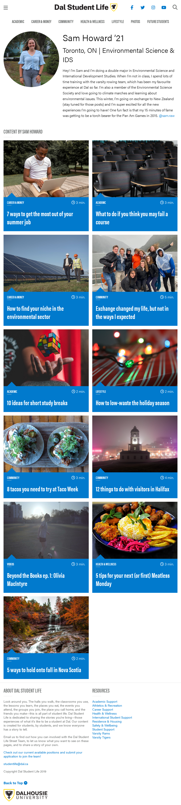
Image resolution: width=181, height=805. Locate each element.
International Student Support (112, 717)
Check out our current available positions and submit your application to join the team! (43, 754)
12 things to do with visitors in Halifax (132, 488)
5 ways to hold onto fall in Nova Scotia (44, 669)
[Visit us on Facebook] (132, 7)
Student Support (103, 729)
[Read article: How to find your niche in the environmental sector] (46, 263)
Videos (10, 564)
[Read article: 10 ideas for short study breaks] (46, 357)
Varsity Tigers (101, 737)
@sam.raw (167, 115)
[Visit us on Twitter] (142, 7)
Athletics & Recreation (107, 705)
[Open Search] (175, 7)
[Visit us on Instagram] (153, 7)
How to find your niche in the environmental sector (35, 312)
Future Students (158, 21)
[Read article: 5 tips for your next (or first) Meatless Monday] (134, 530)
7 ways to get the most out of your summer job (40, 217)
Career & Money (41, 21)
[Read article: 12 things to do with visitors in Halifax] (134, 444)
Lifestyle (118, 21)
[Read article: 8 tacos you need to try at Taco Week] (46, 444)
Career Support (102, 709)
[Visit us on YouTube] (163, 7)
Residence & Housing (107, 721)
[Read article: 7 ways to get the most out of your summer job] (46, 168)
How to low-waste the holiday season (133, 402)
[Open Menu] (6, 7)
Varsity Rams (101, 733)
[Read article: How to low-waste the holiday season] (134, 357)
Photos (135, 21)
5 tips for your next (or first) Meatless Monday (133, 579)
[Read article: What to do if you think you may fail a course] (134, 168)
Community (66, 21)
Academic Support (104, 701)
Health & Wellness (93, 21)
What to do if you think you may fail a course (132, 217)
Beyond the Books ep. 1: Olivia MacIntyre (36, 579)
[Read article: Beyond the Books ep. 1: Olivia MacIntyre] (46, 530)
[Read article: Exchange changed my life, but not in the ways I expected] (134, 263)
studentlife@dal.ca (16, 763)
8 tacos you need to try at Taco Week (42, 488)
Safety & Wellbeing (104, 725)
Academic (18, 21)
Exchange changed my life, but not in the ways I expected (132, 312)
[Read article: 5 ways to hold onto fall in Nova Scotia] (46, 624)
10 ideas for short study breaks (37, 402)
